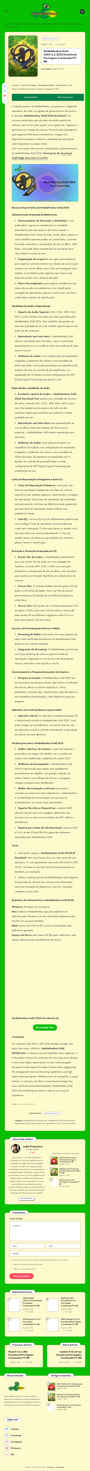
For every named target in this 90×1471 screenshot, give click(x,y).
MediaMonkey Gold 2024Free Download (61, 1123)
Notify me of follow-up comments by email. (28, 1264)
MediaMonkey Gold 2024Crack (35, 1120)
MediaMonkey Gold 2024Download (62, 1120)
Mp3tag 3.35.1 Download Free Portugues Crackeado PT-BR (70, 1171)
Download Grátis (33, 24)
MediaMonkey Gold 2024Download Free (29, 1123)
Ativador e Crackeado (56, 1467)
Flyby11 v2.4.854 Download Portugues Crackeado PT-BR (21, 1354)
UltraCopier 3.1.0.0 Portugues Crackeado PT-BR (69, 1182)
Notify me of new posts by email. (24, 1269)
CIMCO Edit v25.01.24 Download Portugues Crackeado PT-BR (67, 1160)
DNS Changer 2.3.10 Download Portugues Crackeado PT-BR (71, 1321)
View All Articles (26, 1198)
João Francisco (33, 1146)
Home (23, 24)
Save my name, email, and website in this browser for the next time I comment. (40, 1260)
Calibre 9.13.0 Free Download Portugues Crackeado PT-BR (69, 1354)
